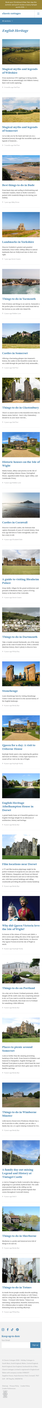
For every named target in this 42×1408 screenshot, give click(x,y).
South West (6, 1363)
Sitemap (5, 1386)
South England (16, 1363)
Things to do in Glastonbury (20, 407)
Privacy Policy (14, 1386)
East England (17, 1366)
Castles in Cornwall (14, 522)
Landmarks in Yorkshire (18, 242)
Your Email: (6, 1340)
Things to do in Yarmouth (19, 299)
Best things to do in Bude (18, 185)
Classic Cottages (10, 1360)
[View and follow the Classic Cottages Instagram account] (3, 1330)
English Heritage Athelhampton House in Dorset (17, 806)
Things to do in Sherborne (19, 1236)
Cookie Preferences (9, 1388)
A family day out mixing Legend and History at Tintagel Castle (17, 1173)
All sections (6, 21)
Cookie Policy (25, 1386)
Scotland (25, 1366)
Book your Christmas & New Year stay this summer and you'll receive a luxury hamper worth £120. (21, 4)
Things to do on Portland (18, 988)
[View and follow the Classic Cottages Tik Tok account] (12, 1330)
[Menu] (38, 14)
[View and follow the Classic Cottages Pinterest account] (17, 1330)
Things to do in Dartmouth (19, 637)
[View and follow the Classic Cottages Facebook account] (7, 1330)
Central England (32, 1363)
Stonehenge (10, 691)
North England (7, 1366)
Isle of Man (34, 1366)
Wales (24, 1363)
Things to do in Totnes (16, 1287)
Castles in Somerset (15, 353)
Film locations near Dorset (19, 864)
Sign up (35, 1345)
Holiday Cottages (27, 1360)
